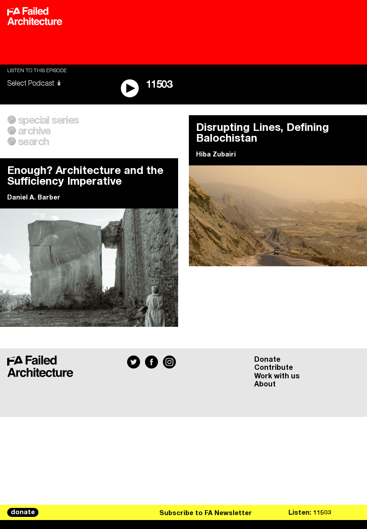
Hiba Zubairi (216, 155)
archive (34, 131)
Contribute (273, 367)
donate (23, 512)
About (265, 384)
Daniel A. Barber (33, 198)
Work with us (277, 376)
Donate (267, 359)
